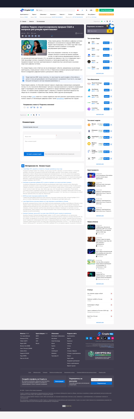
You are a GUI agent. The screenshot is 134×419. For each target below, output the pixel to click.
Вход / (103, 10)
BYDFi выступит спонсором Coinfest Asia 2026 (35, 196)
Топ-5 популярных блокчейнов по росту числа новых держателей (104, 177)
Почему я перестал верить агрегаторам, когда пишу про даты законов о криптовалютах (104, 242)
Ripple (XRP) (23, 343)
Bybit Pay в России (92, 316)
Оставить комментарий (34, 154)
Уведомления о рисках (69, 372)
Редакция (45, 372)
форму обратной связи (106, 345)
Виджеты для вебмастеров (56, 372)
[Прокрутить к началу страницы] (130, 409)
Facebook (110, 21)
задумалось (60, 98)
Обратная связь (37, 372)
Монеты (22, 333)
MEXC (93, 54)
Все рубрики (91, 14)
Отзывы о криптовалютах (74, 353)
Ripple (93, 157)
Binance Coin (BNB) (25, 346)
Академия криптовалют (73, 360)
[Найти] (37, 10)
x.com (86, 10)
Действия (106, 124)
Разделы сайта (72, 333)
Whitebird (53, 353)
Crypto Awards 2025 (107, 14)
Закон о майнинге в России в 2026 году (98, 310)
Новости (62, 14)
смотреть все (100, 73)
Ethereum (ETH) (24, 338)
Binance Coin (94, 143)
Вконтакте (113, 21)
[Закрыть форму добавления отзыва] (79, 133)
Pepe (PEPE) (23, 355)
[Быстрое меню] (97, 10)
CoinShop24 (54, 351)
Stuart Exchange (97, 83)
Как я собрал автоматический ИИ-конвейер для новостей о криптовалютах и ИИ (104, 253)
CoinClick (94, 108)
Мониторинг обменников (58, 336)
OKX (93, 42)
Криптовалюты (24, 14)
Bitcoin (94, 124)
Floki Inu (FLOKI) (24, 358)
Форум (69, 355)
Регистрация (108, 10)
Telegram (82, 10)
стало (34, 96)
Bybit (93, 48)
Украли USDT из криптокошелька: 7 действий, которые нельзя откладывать (104, 276)
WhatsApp (102, 21)
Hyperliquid (95, 136)
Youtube (77, 10)
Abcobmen (54, 338)
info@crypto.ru (111, 347)
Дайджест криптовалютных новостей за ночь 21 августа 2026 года (103, 193)
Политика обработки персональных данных (86, 372)
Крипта (53, 346)
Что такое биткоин (25, 336)
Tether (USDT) (23, 341)
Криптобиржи (40, 333)
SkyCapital (95, 95)
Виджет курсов (71, 365)
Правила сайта (102, 372)
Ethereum (94, 130)
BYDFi (93, 61)
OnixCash (95, 102)
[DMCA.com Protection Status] (67, 406)
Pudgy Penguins (94, 151)
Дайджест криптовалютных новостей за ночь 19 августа (103, 210)
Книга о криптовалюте (73, 363)
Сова (52, 348)
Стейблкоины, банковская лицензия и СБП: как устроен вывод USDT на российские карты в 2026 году (104, 229)
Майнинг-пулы (80, 14)
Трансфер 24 (54, 355)
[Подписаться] (109, 31)
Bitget (93, 67)
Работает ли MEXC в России (94, 299)
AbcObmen (95, 89)
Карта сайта (70, 358)
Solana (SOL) (23, 351)
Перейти (106, 83)
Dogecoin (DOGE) (24, 353)
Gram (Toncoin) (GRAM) (26, 348)
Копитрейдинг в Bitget (93, 304)
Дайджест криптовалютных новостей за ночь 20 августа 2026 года (103, 202)
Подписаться (101, 383)
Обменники (43, 14)
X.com (107, 21)
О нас (29, 372)
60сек (53, 343)
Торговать (106, 42)
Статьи (70, 14)
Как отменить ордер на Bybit (95, 293)
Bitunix (37, 343)
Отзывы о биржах (72, 351)
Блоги (68, 348)
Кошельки (52, 14)
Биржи (34, 14)
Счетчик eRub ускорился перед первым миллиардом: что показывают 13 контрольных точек (103, 264)
